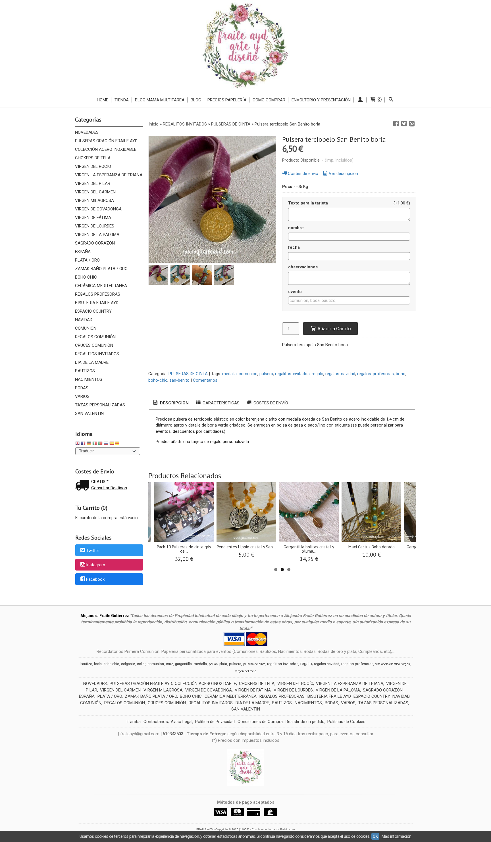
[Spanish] (111, 444)
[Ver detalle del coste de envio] (83, 486)
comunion (248, 373)
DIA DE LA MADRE (92, 362)
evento (295, 291)
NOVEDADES (87, 132)
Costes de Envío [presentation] (270, 403)
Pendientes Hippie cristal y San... (246, 547)
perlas (213, 664)
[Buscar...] (391, 99)
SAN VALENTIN (89, 413)
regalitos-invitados (292, 373)
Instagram (95, 565)
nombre (296, 227)
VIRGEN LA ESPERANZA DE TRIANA (108, 174)
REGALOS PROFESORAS (97, 294)
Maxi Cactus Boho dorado (371, 547)
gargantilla (183, 664)
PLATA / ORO (87, 260)
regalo (317, 373)
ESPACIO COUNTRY (93, 311)
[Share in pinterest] (412, 123)
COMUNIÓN (85, 328)
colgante (128, 664)
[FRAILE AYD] (245, 46)
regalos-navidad (340, 373)
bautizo (86, 664)
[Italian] (94, 444)
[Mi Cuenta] (360, 99)
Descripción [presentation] (174, 403)
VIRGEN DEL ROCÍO (93, 166)
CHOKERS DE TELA (93, 157)
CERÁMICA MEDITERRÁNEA (101, 285)
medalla (229, 373)
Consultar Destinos (109, 487)
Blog (196, 100)
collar (141, 664)
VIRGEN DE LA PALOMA (97, 234)
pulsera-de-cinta (254, 664)
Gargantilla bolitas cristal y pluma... (309, 549)
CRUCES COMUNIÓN (94, 345)
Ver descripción (343, 173)
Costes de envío (303, 173)
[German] (89, 444)
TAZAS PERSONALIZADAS (100, 405)
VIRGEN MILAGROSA (94, 200)
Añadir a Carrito (333, 328)
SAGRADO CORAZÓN (95, 243)
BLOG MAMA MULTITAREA (159, 100)
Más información (396, 836)
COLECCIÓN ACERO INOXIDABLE (105, 149)
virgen (405, 664)
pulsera (266, 373)
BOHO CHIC (86, 277)
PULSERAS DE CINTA (188, 373)
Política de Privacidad (215, 721)
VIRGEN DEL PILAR (92, 183)
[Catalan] (118, 444)
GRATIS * (100, 481)
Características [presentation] (220, 403)
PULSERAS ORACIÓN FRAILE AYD (106, 140)
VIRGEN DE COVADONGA (98, 209)
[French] (83, 444)
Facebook (95, 579)
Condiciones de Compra (260, 721)
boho (400, 373)
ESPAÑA (83, 251)
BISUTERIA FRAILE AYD (96, 302)
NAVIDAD (83, 319)
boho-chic (157, 380)
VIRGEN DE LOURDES (94, 226)
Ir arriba (133, 721)
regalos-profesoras (375, 373)
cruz (169, 664)
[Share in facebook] (396, 123)
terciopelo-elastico (387, 664)
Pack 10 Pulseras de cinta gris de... (184, 549)
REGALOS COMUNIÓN (95, 336)
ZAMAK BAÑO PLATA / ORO (101, 268)
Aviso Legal (181, 721)
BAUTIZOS (85, 370)
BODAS (81, 387)
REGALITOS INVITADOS (97, 353)
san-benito (179, 380)
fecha (294, 247)
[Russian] (106, 444)
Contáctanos (155, 721)
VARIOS (82, 396)
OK (375, 836)
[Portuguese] (100, 444)
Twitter (92, 550)
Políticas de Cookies (346, 721)
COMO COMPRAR (269, 100)
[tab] (170, 403)
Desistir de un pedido (305, 721)
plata (223, 664)
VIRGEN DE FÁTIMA (93, 217)
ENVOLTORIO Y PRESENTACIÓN (321, 100)
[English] (77, 444)
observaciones (303, 266)
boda (98, 664)
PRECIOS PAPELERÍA (226, 100)
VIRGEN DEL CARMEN (95, 192)
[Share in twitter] (404, 123)
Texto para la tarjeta (308, 203)
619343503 (173, 733)
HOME (102, 100)
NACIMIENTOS (88, 379)
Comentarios (205, 380)
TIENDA (122, 100)
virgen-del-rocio (245, 671)
